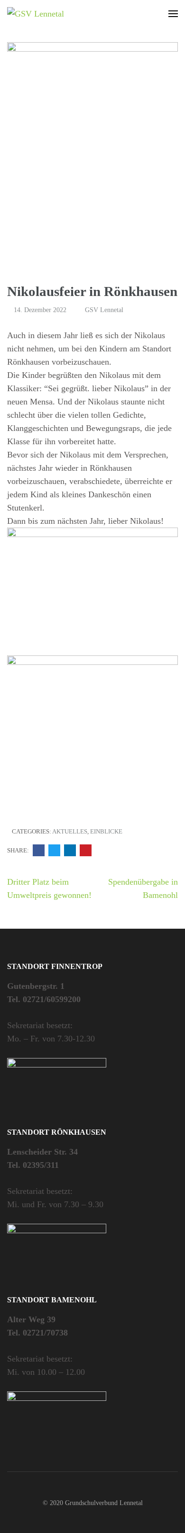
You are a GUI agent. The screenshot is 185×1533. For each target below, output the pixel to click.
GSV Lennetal (104, 310)
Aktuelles (69, 831)
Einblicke (106, 831)
